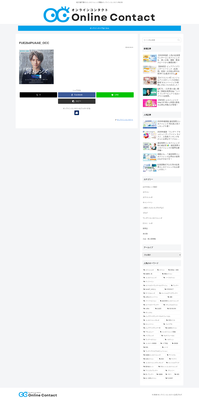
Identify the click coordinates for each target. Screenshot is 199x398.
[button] (76, 101)
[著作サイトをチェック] (76, 112)
